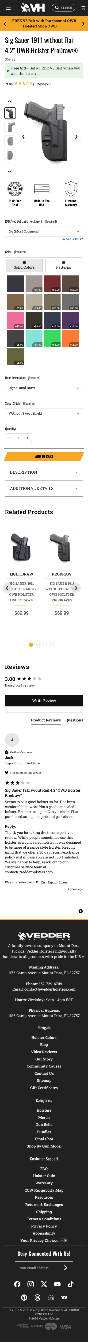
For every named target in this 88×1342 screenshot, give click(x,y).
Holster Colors (44, 1037)
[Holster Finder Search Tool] (63, 7)
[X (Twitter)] (44, 1284)
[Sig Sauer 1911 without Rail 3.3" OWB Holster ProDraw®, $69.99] (62, 547)
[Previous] (5, 23)
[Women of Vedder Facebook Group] (51, 1297)
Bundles (44, 1131)
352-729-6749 (50, 983)
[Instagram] (31, 1284)
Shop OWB (47, 26)
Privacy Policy (44, 1226)
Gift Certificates (44, 1087)
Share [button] (63, 882)
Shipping (44, 1211)
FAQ (44, 1168)
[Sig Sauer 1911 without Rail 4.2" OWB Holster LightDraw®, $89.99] (21, 547)
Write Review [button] (44, 700)
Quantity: (10, 428)
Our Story (44, 1058)
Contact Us (44, 1073)
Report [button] (52, 882)
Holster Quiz (44, 1175)
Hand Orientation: (22, 377)
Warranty (44, 1182)
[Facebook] (17, 1284)
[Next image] (76, 136)
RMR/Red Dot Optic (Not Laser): (31, 221)
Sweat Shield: (20, 403)
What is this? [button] (72, 239)
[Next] (83, 23)
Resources (44, 1197)
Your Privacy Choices (39, 1240)
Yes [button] (43, 882)
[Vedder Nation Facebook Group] (64, 1297)
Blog (44, 1044)
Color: (16, 251)
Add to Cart (28, 456)
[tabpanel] (44, 320)
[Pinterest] (24, 1297)
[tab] (24, 265)
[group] (44, 679)
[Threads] (37, 1297)
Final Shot (44, 1138)
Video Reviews (44, 1051)
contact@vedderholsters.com (50, 989)
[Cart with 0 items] (83, 7)
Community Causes (44, 1066)
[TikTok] (71, 1284)
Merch (44, 1117)
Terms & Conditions (44, 1218)
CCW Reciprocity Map (44, 1190)
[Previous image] (23, 136)
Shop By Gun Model (44, 1146)
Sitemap (44, 1080)
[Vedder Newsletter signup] (65, 1267)
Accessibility (44, 1233)
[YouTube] (57, 1284)
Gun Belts (44, 1124)
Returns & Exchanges (44, 1204)
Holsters (44, 1110)
